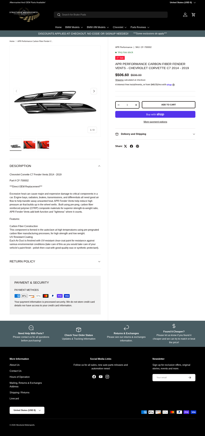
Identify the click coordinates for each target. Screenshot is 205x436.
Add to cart (168, 104)
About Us (15, 365)
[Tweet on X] (125, 146)
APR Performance (123, 47)
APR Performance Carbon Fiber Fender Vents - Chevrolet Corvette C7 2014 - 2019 (35, 41)
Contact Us (15, 371)
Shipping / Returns (19, 392)
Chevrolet (118, 27)
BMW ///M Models (96, 27)
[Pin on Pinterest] (137, 146)
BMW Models (72, 27)
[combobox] (110, 15)
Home (58, 27)
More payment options (155, 122)
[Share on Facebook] (131, 146)
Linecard (14, 398)
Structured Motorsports (25, 425)
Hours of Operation (20, 377)
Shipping (119, 80)
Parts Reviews (138, 27)
